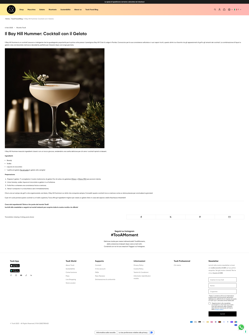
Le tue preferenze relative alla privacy (133, 332)
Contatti (98, 265)
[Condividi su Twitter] (170, 217)
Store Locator (71, 283)
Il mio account (100, 269)
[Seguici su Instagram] (16, 275)
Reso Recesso (100, 276)
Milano (73, 179)
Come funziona (71, 272)
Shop (21, 9)
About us (78, 9)
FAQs (97, 272)
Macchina (31, 9)
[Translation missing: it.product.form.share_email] (229, 217)
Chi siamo (177, 265)
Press (67, 276)
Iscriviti (222, 314)
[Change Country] (230, 9)
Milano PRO (82, 179)
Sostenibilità (65, 9)
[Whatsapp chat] (241, 327)
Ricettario (53, 9)
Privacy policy (219, 309)
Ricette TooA (21, 28)
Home (7, 19)
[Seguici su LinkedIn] (31, 275)
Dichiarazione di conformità (105, 279)
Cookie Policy (138, 269)
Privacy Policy (138, 265)
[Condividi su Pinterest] (200, 217)
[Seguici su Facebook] (11, 275)
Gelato (42, 9)
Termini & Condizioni (141, 272)
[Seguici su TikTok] (26, 275)
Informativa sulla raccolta (105, 332)
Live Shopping (71, 279)
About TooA (70, 265)
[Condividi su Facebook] (141, 217)
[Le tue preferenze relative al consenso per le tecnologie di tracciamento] (245, 331)
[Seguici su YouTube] (21, 275)
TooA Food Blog (91, 9)
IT (238, 9)
